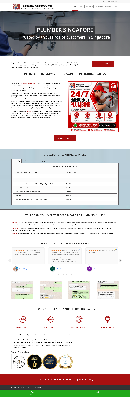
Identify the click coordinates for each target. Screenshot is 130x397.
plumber (49, 63)
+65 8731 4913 (113, 1)
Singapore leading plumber (28, 83)
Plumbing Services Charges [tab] (29, 161)
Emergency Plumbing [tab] (44, 161)
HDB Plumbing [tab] (16, 161)
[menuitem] (75, 7)
